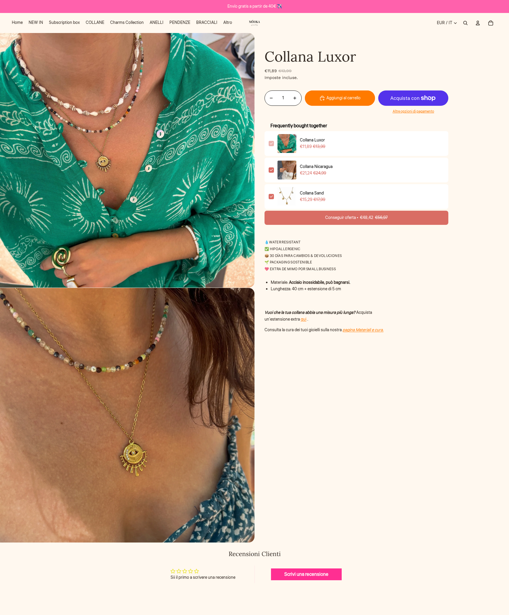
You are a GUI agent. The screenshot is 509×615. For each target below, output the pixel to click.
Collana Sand (312, 193)
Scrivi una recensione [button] (306, 574)
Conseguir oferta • (356, 218)
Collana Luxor (312, 140)
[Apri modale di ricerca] (465, 23)
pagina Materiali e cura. (363, 330)
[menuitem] (17, 23)
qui (303, 319)
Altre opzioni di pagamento (413, 111)
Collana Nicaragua (316, 167)
